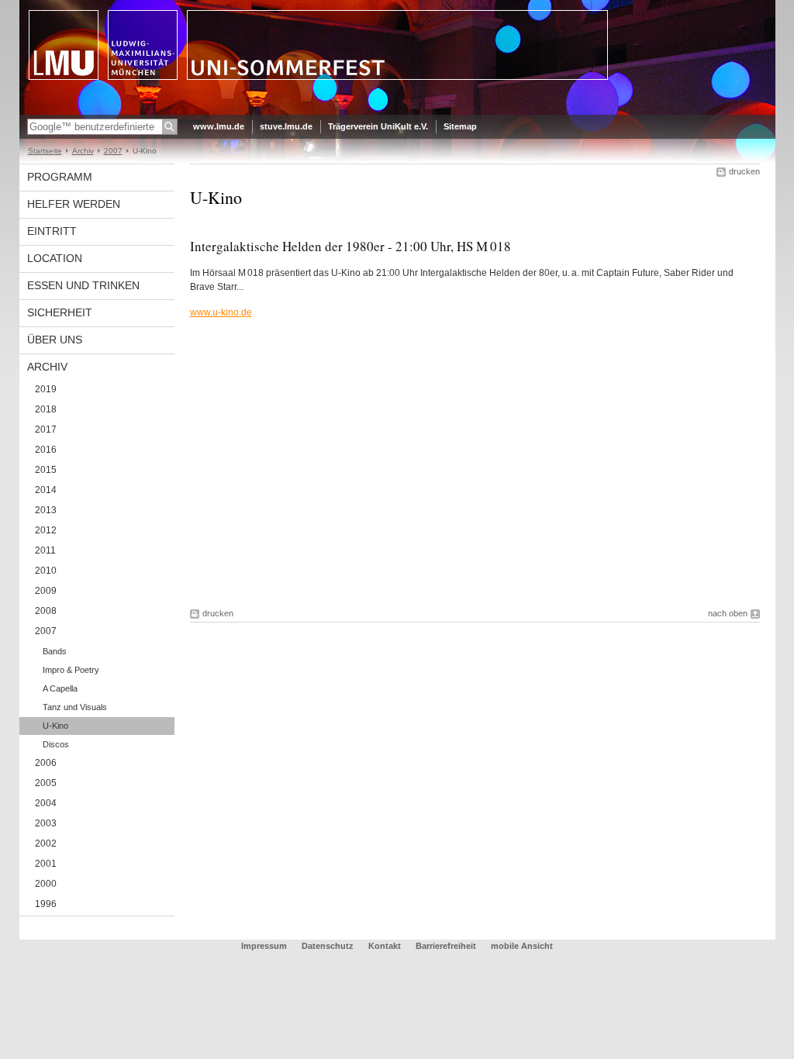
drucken (744, 171)
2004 (46, 803)
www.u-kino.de (221, 312)
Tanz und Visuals (75, 707)
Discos (56, 744)
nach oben (727, 613)
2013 (46, 510)
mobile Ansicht (522, 945)
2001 (46, 863)
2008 (46, 610)
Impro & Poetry (71, 669)
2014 (46, 490)
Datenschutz (329, 945)
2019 (46, 389)
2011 (45, 550)
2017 (46, 429)
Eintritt (52, 231)
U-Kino (55, 725)
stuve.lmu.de (286, 126)
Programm (59, 177)
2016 (46, 449)
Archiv (83, 151)
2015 (46, 469)
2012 (46, 530)
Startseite (45, 151)
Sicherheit (59, 312)
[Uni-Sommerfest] (397, 111)
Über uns (54, 339)
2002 (46, 843)
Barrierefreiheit (447, 945)
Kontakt (384, 945)
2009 (46, 590)
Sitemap (460, 126)
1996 (46, 904)
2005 (46, 783)
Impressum (265, 945)
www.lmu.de (218, 126)
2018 (46, 409)
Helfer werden (73, 204)
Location (54, 258)
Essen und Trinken (83, 285)
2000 (46, 883)
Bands (55, 651)
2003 (46, 823)
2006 (46, 762)
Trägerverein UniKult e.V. (378, 126)
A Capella (60, 688)
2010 (46, 570)
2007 (113, 151)
